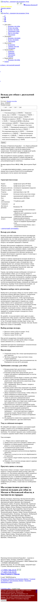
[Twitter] (5, 18)
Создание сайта (6, 588)
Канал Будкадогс (6, 6)
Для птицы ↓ (8, 43)
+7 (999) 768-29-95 (9, 4)
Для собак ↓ (8, 24)
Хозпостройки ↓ (9, 50)
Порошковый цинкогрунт (22, 127)
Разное (6, 61)
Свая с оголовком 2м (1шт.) (16, 129)
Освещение (25, 115)
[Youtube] (36, 592)
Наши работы (8, 58)
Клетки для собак (13, 29)
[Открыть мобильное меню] (1, 10)
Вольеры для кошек (14, 38)
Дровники (11, 53)
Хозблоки (11, 51)
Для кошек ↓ (8, 36)
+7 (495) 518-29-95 (9, 572)
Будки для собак (13, 28)
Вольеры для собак (14, 26)
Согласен (4, 600)
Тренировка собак (13, 31)
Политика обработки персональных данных (14, 579)
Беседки (10, 56)
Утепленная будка (13, 113)
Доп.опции (11, 34)
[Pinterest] (5, 20)
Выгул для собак (13, 33)
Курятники (11, 45)
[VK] (36, 590)
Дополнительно (6, 110)
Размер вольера (5, 105)
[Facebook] (4, 16)
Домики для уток (13, 46)
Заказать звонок (6, 8)
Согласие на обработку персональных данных (18, 579)
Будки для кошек (13, 39)
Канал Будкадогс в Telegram (10, 574)
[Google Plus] (5, 21)
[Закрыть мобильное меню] (1, 11)
